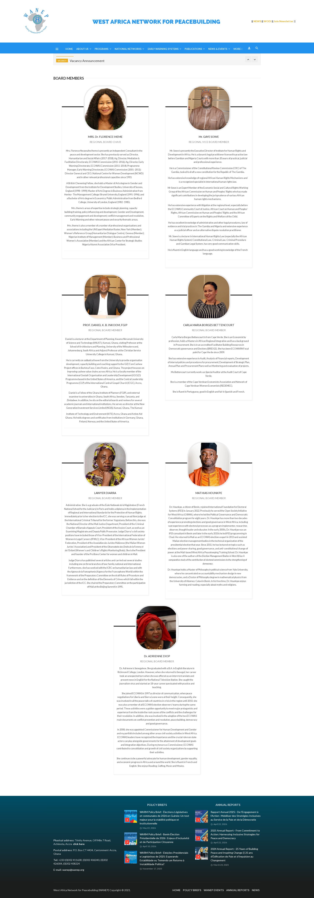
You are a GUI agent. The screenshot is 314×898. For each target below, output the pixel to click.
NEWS (257, 21)
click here (78, 843)
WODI (267, 21)
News (255, 890)
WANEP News (64, 59)
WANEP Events (214, 890)
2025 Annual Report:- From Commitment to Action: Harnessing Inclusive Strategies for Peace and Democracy (235, 834)
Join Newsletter (283, 21)
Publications (193, 48)
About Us (82, 48)
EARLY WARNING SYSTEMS (163, 48)
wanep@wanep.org (73, 869)
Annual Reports (237, 890)
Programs (101, 48)
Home (69, 48)
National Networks (128, 48)
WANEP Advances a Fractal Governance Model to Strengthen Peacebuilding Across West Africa (141, 59)
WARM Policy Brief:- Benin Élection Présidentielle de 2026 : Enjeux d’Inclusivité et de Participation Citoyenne (164, 838)
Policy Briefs (192, 890)
